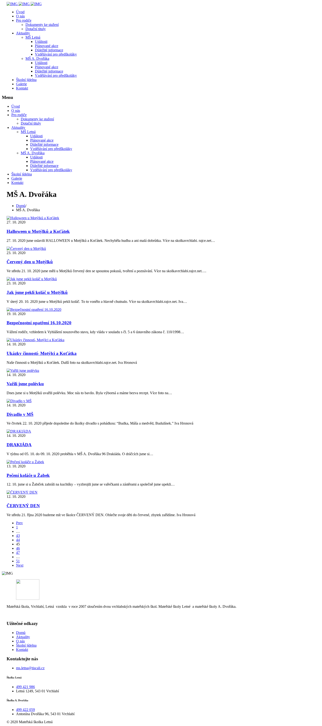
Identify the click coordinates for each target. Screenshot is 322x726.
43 (18, 536)
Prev (19, 523)
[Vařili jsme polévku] (23, 371)
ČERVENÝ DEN (23, 505)
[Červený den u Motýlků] (26, 249)
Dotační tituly (35, 29)
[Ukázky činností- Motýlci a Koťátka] (35, 340)
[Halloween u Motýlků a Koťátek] (33, 218)
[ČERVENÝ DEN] (22, 492)
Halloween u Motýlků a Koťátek (38, 231)
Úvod (20, 12)
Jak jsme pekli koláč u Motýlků (37, 292)
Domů (20, 633)
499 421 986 (25, 687)
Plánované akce (46, 46)
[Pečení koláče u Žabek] (25, 462)
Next (19, 565)
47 (18, 553)
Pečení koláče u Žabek (28, 475)
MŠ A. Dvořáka (37, 59)
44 (18, 540)
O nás (20, 16)
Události (41, 42)
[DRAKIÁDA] (19, 431)
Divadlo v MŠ (20, 414)
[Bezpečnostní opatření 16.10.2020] (34, 310)
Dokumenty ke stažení (42, 25)
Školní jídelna (26, 80)
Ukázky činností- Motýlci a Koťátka (42, 353)
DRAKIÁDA (19, 444)
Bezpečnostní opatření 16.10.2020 (39, 322)
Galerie (21, 84)
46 (18, 548)
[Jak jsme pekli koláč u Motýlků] (32, 279)
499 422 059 (25, 710)
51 (18, 561)
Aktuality (23, 33)
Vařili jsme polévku (25, 383)
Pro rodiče (23, 20)
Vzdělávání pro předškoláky (56, 54)
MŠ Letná (32, 37)
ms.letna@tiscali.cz (30, 668)
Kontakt (22, 88)
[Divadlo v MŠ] (19, 401)
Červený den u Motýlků (30, 261)
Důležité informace (49, 50)
